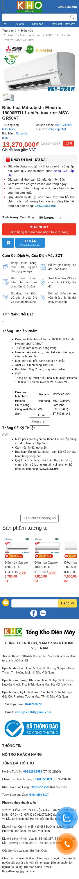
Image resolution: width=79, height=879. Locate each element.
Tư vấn (30, 242)
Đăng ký (67, 603)
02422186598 (67, 7)
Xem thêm (39, 421)
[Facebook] (33, 613)
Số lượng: (46, 217)
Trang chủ (9, 30)
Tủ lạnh (19, 24)
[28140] (8, 243)
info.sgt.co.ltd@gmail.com (33, 712)
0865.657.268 (39, 787)
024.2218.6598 (32, 771)
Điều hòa (37, 24)
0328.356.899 (43, 779)
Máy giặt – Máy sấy (63, 24)
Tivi (4, 24)
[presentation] (5, 563)
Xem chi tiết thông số (39, 518)
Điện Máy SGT (39, 794)
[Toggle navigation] (6, 5)
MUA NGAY (39, 229)
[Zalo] (43, 613)
